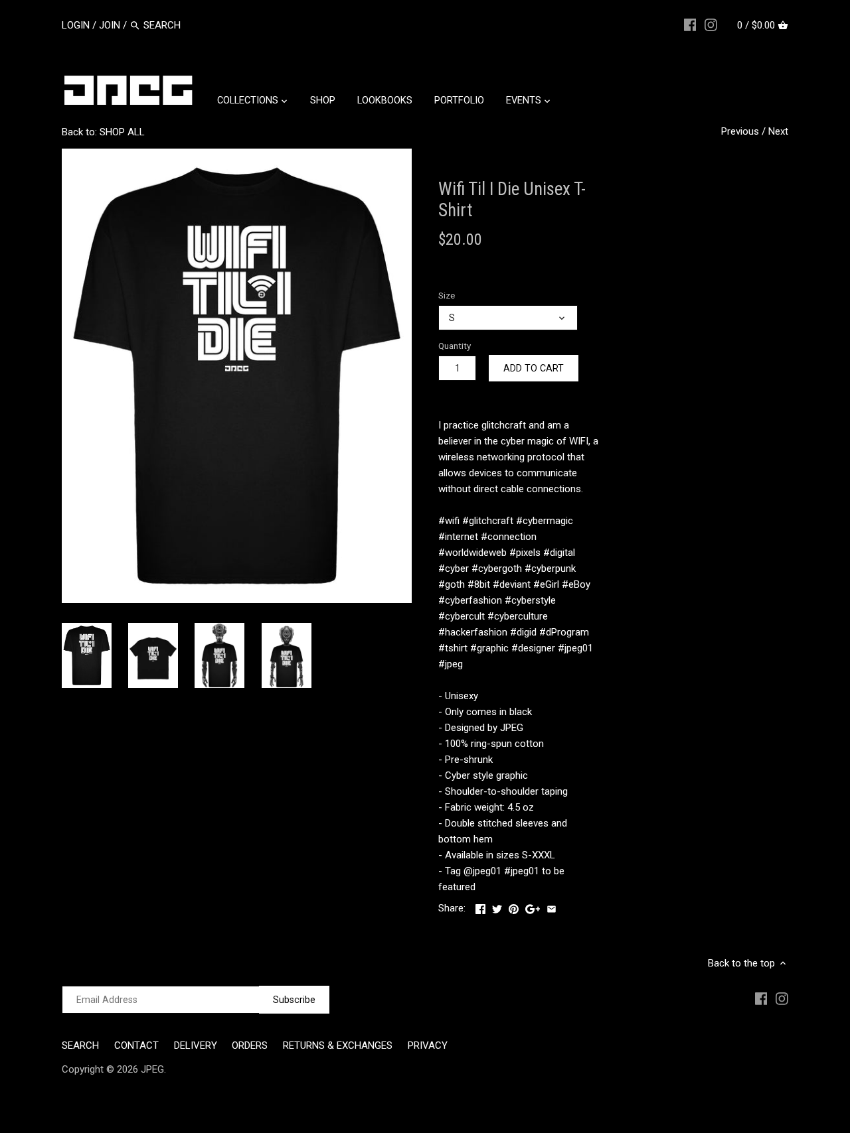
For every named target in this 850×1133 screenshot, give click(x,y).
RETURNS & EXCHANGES (337, 1045)
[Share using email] (551, 907)
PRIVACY (428, 1045)
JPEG (152, 1069)
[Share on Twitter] (497, 907)
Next (778, 131)
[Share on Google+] (533, 907)
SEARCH (80, 1045)
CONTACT (136, 1045)
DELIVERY (195, 1045)
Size (446, 295)
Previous (740, 131)
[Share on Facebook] (480, 907)
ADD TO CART (533, 368)
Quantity (454, 345)
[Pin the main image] (514, 907)
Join (109, 25)
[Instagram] (711, 24)
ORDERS (250, 1045)
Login (76, 25)
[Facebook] (690, 24)
